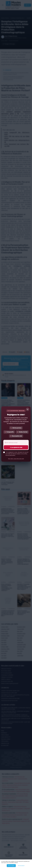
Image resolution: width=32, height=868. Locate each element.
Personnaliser (21, 865)
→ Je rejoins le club (16, 447)
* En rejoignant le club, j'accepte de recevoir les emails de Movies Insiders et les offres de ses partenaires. (17, 453)
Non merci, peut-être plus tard (16, 458)
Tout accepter (11, 865)
